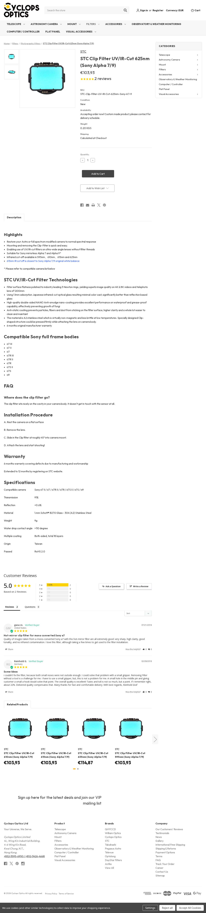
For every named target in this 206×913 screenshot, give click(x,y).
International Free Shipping (170, 844)
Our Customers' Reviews (169, 829)
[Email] (87, 205)
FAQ (158, 860)
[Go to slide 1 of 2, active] (74, 769)
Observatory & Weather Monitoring (156, 24)
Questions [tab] (30, 606)
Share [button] (10, 649)
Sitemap (160, 875)
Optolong (110, 856)
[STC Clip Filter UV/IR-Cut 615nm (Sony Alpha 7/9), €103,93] (57, 729)
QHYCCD (110, 829)
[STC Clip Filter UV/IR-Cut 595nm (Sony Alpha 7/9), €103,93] (131, 729)
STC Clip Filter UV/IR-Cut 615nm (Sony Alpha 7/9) (56, 755)
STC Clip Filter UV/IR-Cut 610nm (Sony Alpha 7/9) (19, 755)
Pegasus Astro (113, 848)
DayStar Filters (113, 860)
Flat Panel (52, 31)
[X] (98, 205)
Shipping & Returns (165, 848)
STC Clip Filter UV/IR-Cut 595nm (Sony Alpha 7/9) (130, 755)
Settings (150, 908)
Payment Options (165, 852)
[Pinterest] (104, 205)
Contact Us (161, 871)
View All (109, 867)
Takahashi (110, 844)
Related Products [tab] (17, 704)
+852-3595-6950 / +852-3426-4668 (24, 856)
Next (155, 739)
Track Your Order (164, 864)
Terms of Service (66, 893)
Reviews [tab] (9, 606)
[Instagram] (23, 863)
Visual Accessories (79, 31)
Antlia (108, 864)
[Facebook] (82, 205)
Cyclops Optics (113, 837)
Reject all (167, 908)
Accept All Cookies (190, 908)
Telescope (14, 24)
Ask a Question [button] (113, 586)
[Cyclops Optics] (21, 10)
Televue (109, 852)
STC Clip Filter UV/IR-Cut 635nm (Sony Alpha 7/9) (93, 755)
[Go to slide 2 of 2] (78, 769)
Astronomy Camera (44, 24)
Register (158, 10)
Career (159, 867)
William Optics (113, 833)
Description (14, 217)
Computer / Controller (23, 31)
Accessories (114, 24)
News (158, 837)
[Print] (93, 205)
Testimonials (162, 833)
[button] (144, 649)
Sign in (144, 10)
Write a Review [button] (140, 586)
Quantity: (84, 154)
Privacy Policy (51, 893)
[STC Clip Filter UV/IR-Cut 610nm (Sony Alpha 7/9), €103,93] (20, 729)
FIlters (91, 24)
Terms (158, 856)
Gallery (159, 840)
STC (83, 51)
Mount (72, 24)
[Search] (125, 10)
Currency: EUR (175, 10)
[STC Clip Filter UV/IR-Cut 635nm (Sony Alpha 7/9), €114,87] (94, 729)
